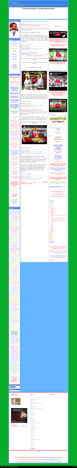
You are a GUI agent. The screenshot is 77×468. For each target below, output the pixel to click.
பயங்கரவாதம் (32, 430)
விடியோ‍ (31, 442)
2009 (51, 236)
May (51, 225)
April (51, 226)
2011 (51, 233)
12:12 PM (32, 151)
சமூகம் (33, 49)
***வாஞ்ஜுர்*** (14, 3)
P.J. (31, 395)
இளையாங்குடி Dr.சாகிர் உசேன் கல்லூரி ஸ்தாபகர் (58, 196)
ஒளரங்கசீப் (32, 411)
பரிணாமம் (32, 431)
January (52, 230)
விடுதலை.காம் (32, 444)
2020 (51, 203)
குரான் (31, 416)
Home (34, 182)
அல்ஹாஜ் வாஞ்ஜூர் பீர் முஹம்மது (35, 398)
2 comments (37, 48)
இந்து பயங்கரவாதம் (30, 153)
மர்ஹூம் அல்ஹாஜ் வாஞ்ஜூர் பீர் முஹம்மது (58, 191)
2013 (51, 207)
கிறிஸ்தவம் (35, 179)
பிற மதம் (31, 433)
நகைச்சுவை (32, 429)
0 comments (37, 105)
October (52, 211)
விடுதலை (32, 443)
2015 (51, 204)
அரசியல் (25, 49)
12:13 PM (32, 48)
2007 (51, 238)
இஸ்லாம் (28, 106)
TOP (76, 466)
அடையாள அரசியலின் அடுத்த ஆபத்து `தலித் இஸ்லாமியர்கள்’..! (33, 156)
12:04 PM (32, 177)
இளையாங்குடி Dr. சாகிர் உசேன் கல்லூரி (36, 408)
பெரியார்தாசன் (32, 435)
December (52, 208)
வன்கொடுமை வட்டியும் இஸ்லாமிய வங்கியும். (29, 52)
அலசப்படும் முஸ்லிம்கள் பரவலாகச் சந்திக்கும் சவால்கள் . (31, 109)
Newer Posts (23, 182)
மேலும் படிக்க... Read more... (26, 44)
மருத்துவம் (32, 438)
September (52, 212)
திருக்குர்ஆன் (32, 426)
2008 (51, 237)
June (51, 224)
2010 (51, 234)
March (52, 228)
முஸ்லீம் (36, 49)
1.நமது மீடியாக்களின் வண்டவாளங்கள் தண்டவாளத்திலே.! (14, 195)
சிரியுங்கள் (32, 421)
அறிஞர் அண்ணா (33, 399)
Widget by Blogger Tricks (51, 22)
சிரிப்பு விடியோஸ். (33, 420)
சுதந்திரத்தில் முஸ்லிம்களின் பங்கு (35, 422)
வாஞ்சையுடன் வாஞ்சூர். (14, 343)
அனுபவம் (31, 400)
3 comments (37, 177)
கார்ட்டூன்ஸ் (32, 413)
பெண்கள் (32, 434)
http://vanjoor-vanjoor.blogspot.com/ (34, 457)
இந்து (28, 179)
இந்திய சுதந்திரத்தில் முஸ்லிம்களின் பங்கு (36, 403)
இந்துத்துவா (29, 49)
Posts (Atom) (29, 183)
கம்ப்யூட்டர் (32, 412)
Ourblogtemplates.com (13, 466)
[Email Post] (41, 48)
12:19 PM (32, 105)
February (52, 229)
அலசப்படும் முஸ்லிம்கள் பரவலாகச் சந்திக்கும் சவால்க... (59, 219)
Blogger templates (4, 466)
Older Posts (45, 182)
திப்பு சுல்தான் (32, 425)
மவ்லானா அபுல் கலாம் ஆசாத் (34, 439)
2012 (51, 232)
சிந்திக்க (31, 418)
